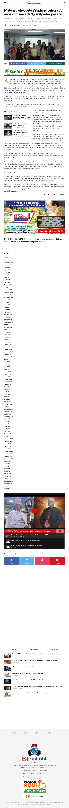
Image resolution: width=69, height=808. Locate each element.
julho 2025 (7, 272)
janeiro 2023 (7, 347)
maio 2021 (7, 396)
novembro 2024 (8, 292)
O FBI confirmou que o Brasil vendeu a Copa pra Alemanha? (28, 666)
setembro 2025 (8, 267)
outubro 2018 (8, 456)
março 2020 (7, 431)
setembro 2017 (8, 488)
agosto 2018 (7, 461)
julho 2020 (7, 421)
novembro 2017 (8, 483)
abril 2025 (7, 280)
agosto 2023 (7, 329)
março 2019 (7, 444)
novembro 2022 (8, 352)
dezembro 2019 (8, 439)
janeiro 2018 (7, 478)
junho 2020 (7, 424)
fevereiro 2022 (8, 374)
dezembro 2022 (8, 349)
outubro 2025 (8, 265)
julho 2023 (7, 332)
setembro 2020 (8, 416)
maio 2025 (7, 277)
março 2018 (7, 473)
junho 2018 (7, 466)
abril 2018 (7, 471)
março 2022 (7, 372)
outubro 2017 (8, 486)
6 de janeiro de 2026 (18, 127)
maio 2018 (7, 468)
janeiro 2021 (7, 406)
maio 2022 (7, 367)
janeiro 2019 (7, 448)
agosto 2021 (7, 389)
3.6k (27, 136)
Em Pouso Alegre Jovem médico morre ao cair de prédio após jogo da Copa (32, 692)
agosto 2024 (7, 299)
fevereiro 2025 (8, 285)
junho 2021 (7, 394)
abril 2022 (7, 369)
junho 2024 (7, 304)
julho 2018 (7, 463)
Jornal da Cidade (14, 25)
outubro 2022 (8, 354)
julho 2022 (7, 362)
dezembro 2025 (8, 260)
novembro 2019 (8, 441)
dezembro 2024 (8, 290)
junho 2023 (7, 334)
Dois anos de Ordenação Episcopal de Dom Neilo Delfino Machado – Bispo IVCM (21, 117)
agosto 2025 (7, 270)
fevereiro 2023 (8, 344)
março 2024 (7, 312)
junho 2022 (7, 364)
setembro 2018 (8, 458)
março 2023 (7, 342)
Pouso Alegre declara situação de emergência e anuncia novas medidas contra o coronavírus (37, 686)
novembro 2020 (8, 411)
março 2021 (7, 401)
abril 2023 (7, 339)
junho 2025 (7, 275)
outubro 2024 (8, 295)
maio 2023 (7, 337)
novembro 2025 (8, 262)
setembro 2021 (8, 386)
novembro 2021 (8, 381)
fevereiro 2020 (8, 434)
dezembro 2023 (8, 319)
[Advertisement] (34, 593)
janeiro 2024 (7, 317)
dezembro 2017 (8, 481)
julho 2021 (7, 391)
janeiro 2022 (7, 377)
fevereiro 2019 (8, 446)
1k (24, 127)
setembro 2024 (8, 297)
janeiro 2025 (7, 287)
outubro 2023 (8, 324)
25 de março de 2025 (27, 25)
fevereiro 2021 (8, 404)
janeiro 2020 (7, 436)
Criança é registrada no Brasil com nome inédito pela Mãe (27, 673)
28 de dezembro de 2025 (18, 136)
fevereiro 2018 (8, 476)
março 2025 (7, 282)
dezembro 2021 (8, 379)
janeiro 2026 (7, 257)
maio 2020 (7, 426)
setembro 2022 (8, 357)
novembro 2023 (8, 322)
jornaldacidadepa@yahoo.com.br (37, 777)
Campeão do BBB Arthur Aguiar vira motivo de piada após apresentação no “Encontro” (35, 660)
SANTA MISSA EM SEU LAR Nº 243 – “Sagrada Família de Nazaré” (21, 132)
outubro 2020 (8, 414)
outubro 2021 (8, 384)
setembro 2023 (8, 327)
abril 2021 (7, 399)
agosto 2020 (7, 419)
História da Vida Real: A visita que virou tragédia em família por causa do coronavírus (35, 653)
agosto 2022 (7, 359)
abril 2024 (7, 309)
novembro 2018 (8, 453)
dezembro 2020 (8, 409)
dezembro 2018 (8, 451)
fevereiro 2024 (8, 314)
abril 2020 (7, 429)
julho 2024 (7, 302)
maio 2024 (7, 307)
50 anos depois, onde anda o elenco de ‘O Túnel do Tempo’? (27, 679)
